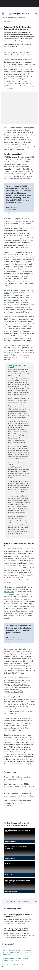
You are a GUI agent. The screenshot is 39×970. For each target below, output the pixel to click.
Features (17, 960)
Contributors (5, 958)
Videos (10, 966)
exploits (13, 130)
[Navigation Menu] (2, 13)
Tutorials (4, 966)
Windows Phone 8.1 (14, 371)
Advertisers (13, 952)
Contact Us (5, 952)
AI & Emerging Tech (11, 901)
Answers (18, 958)
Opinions (9, 964)
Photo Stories (17, 964)
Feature (7, 22)
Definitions (25, 958)
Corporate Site (6, 954)
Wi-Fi (20, 64)
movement (24, 378)
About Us (4, 950)
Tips (29, 964)
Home (3, 17)
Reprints (12, 958)
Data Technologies (24, 901)
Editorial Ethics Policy (14, 950)
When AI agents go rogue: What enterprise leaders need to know (16, 929)
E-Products (5, 960)
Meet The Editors (26, 950)
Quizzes (24, 964)
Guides (4, 964)
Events (11, 960)
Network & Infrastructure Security (16, 17)
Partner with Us (21, 952)
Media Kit (29, 952)
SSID (23, 706)
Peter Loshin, (8, 44)
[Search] (36, 13)
